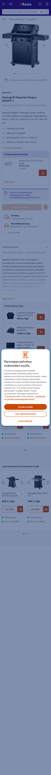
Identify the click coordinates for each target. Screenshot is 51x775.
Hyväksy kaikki (25, 407)
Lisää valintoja (25, 421)
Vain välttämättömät (25, 414)
